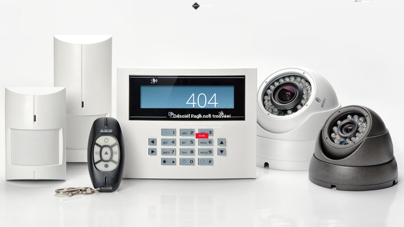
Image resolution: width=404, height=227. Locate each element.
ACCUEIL (202, 136)
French (359, 1)
